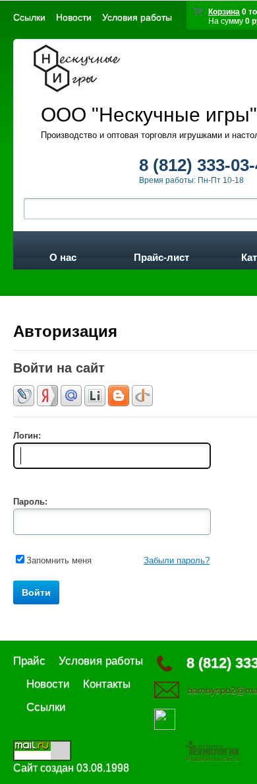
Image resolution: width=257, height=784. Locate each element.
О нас (62, 255)
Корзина (224, 12)
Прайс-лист (161, 255)
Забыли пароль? (177, 560)
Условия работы (137, 17)
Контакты (106, 684)
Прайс (29, 661)
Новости (74, 17)
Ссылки (29, 17)
